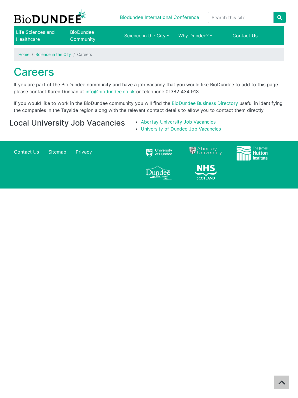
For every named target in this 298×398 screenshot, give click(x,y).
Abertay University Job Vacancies (178, 122)
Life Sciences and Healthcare (35, 35)
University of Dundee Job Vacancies (181, 129)
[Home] (51, 17)
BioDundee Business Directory (205, 103)
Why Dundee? (193, 35)
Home (23, 54)
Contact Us (245, 35)
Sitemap (57, 152)
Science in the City (145, 35)
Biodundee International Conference (159, 17)
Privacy (84, 152)
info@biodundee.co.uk (110, 91)
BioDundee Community (82, 35)
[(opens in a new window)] (159, 155)
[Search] (280, 17)
